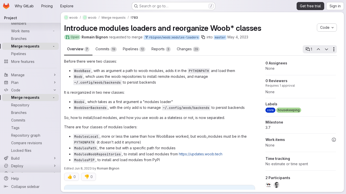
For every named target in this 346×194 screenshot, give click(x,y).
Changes (187, 49)
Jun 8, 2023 (83, 168)
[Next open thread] (326, 49)
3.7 (268, 127)
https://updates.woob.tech (200, 154)
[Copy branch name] (203, 37)
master (220, 37)
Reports (160, 49)
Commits (105, 49)
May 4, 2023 (237, 37)
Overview (77, 49)
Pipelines (133, 49)
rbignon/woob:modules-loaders (173, 37)
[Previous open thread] (318, 49)
